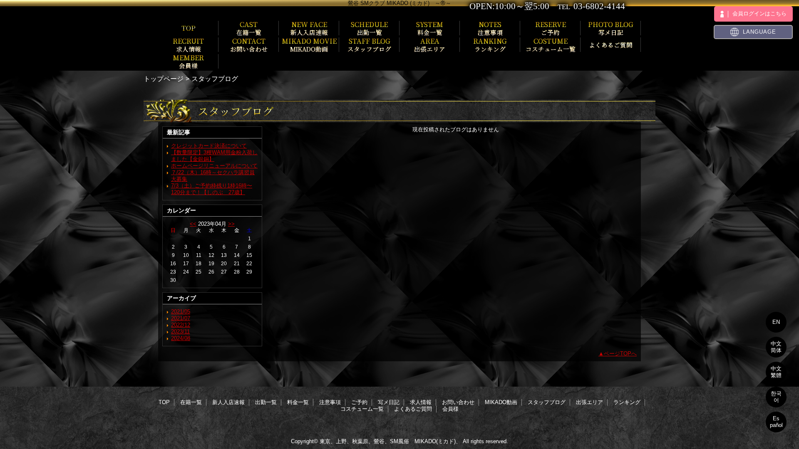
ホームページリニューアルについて (214, 166)
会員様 (450, 409)
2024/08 (180, 338)
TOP (188, 28)
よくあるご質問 (413, 409)
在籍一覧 (191, 402)
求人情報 (421, 402)
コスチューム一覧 (362, 409)
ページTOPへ (620, 353)
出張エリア (589, 402)
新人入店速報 (228, 402)
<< (193, 224)
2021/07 (180, 318)
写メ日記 (389, 402)
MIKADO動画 (501, 402)
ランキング (626, 402)
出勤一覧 (266, 402)
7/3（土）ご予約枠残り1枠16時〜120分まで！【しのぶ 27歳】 (211, 189)
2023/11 (180, 331)
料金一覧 (298, 402)
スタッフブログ (547, 402)
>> (231, 224)
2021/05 (180, 311)
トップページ (164, 78)
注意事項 (330, 402)
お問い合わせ (458, 402)
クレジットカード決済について (209, 146)
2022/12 (180, 325)
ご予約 (359, 402)
